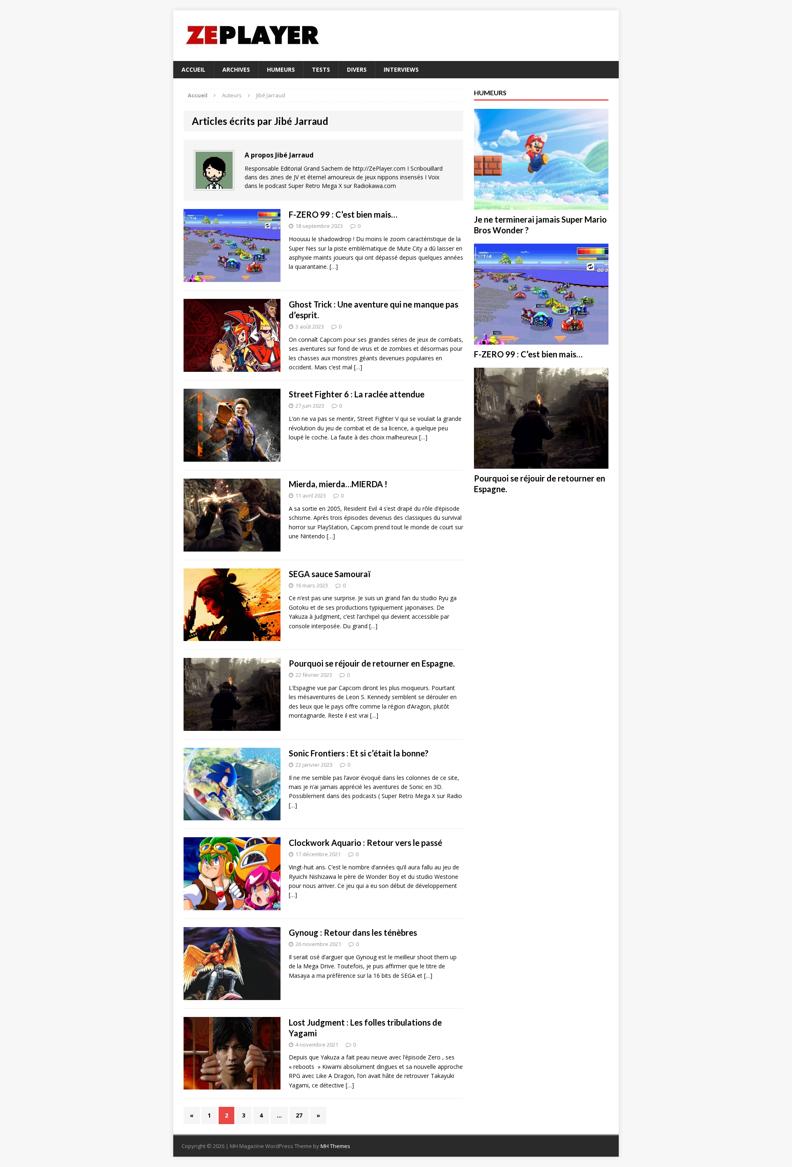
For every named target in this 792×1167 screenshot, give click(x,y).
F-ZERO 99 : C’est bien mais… (343, 214)
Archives (236, 69)
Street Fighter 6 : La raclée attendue (356, 394)
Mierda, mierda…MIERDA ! (338, 484)
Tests (321, 69)
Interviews (401, 69)
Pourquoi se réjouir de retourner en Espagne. (372, 663)
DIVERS (357, 69)
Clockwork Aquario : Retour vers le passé (365, 843)
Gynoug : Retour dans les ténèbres (353, 932)
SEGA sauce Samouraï (329, 574)
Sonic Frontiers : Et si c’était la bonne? (359, 753)
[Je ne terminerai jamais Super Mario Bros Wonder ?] (541, 205)
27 (299, 1115)
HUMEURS (281, 69)
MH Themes (335, 1146)
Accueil (193, 69)
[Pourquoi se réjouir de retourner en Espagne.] (541, 464)
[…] (334, 266)
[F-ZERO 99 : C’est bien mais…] (541, 340)
